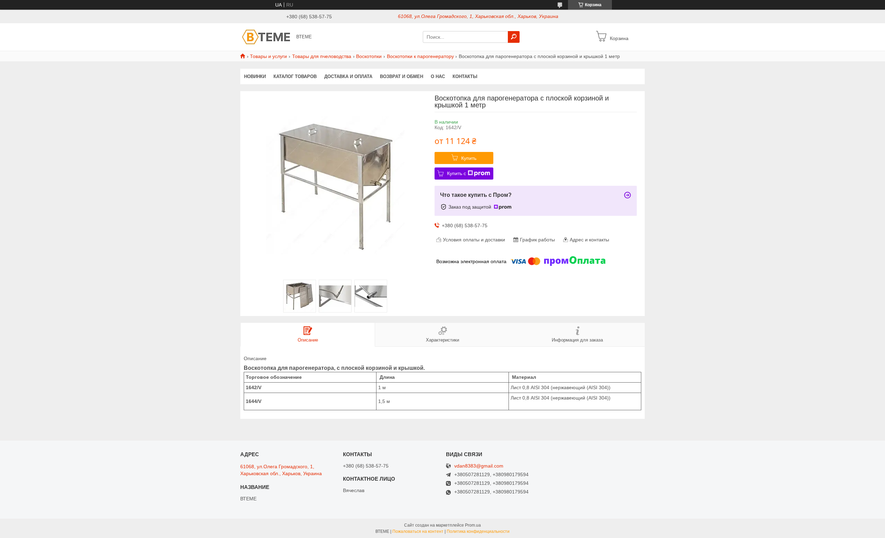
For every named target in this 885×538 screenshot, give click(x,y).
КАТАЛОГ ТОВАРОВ (295, 76)
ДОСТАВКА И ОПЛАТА (348, 76)
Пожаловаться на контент (418, 531)
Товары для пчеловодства (321, 56)
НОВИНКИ (255, 76)
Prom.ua (473, 525)
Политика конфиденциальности (478, 531)
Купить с (456, 173)
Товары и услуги (268, 56)
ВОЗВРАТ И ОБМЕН (401, 76)
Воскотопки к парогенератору (420, 56)
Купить (468, 158)
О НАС (438, 76)
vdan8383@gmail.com (478, 466)
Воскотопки (369, 56)
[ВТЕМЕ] (266, 36)
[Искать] (514, 37)
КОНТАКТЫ (465, 76)
